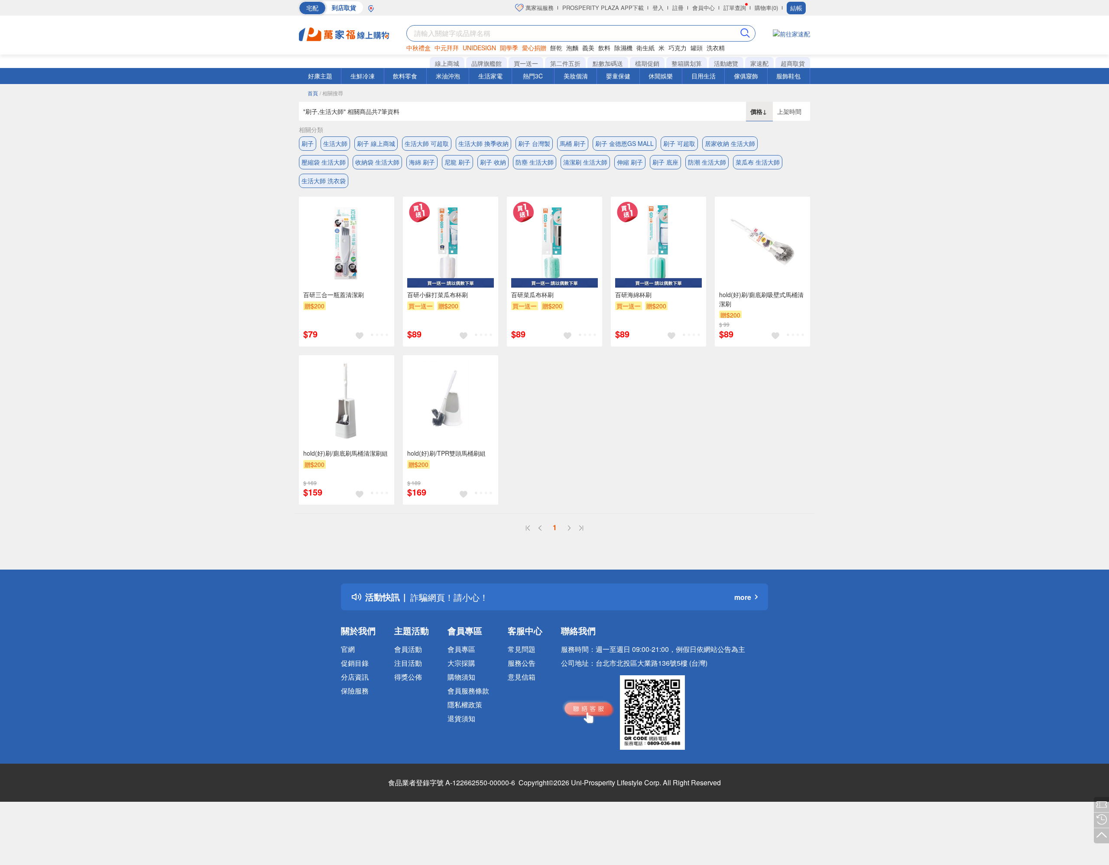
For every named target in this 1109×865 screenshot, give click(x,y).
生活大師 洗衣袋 (324, 180)
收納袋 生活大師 (377, 162)
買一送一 (526, 63)
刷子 (308, 143)
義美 (588, 47)
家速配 (759, 63)
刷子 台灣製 (534, 143)
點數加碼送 (608, 63)
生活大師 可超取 (427, 143)
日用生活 (703, 75)
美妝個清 (576, 75)
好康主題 (320, 75)
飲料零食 (405, 75)
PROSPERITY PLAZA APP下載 (603, 7)
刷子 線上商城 (376, 143)
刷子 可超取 (679, 143)
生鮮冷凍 (362, 75)
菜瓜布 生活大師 (758, 162)
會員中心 (703, 7)
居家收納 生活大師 (730, 143)
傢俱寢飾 (746, 75)
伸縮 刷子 (630, 162)
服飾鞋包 (788, 75)
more (742, 597)
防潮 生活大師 (707, 162)
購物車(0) (766, 7)
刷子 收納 (493, 162)
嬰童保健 (618, 75)
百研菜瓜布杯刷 (532, 294)
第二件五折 (565, 63)
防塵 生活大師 (535, 162)
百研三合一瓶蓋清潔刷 (333, 294)
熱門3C (533, 75)
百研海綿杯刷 (633, 294)
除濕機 (623, 47)
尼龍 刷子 (457, 162)
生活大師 (335, 143)
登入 (658, 7)
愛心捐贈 (534, 47)
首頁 (313, 93)
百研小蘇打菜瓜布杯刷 (437, 294)
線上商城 (447, 63)
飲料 (604, 47)
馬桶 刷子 (573, 143)
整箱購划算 (686, 63)
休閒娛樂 (661, 75)
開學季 (509, 47)
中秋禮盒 (418, 47)
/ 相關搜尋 (331, 93)
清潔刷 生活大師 (585, 162)
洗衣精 (716, 47)
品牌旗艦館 (486, 63)
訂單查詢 (734, 7)
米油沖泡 (448, 75)
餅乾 (556, 47)
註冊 (678, 7)
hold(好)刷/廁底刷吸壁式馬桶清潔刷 (761, 299)
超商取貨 (793, 63)
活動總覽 (726, 63)
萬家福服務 (539, 7)
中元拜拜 (447, 47)
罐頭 (697, 47)
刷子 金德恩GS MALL (624, 143)
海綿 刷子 (422, 162)
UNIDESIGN (479, 47)
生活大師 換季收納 (483, 143)
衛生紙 (645, 47)
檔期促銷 (647, 63)
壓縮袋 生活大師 (324, 162)
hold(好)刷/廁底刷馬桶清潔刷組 (345, 453)
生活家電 (490, 75)
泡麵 (572, 47)
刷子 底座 (665, 162)
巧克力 (677, 47)
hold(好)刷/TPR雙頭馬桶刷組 (446, 453)
